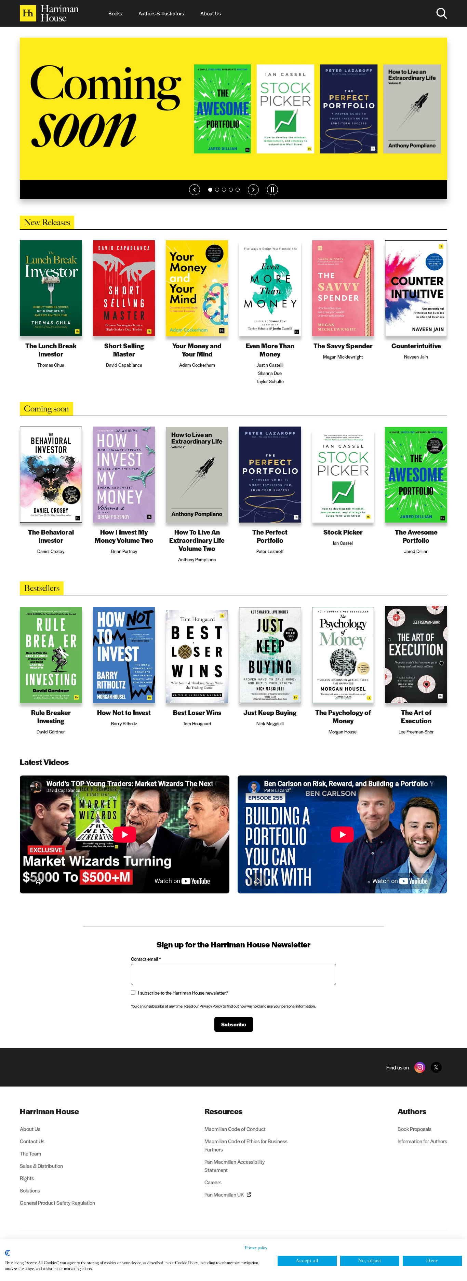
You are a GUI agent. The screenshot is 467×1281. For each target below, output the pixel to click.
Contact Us (32, 1141)
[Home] (49, 13)
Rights (27, 1178)
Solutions (30, 1190)
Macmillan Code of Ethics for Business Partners (246, 1145)
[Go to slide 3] (224, 190)
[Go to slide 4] (231, 190)
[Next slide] (253, 189)
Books (115, 13)
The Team (30, 1153)
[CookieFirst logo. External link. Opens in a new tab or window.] (7, 1253)
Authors (412, 1111)
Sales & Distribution (41, 1165)
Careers (213, 1182)
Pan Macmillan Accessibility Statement (234, 1165)
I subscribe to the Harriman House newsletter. (183, 992)
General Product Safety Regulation (57, 1202)
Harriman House (49, 1111)
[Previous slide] (194, 189)
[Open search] (441, 13)
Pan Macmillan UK (224, 1194)
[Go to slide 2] (217, 190)
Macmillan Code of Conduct (235, 1128)
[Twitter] (436, 1067)
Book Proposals (414, 1128)
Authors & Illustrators (161, 13)
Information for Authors (422, 1141)
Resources (223, 1111)
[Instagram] (419, 1067)
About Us (210, 13)
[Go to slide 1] (210, 190)
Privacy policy (256, 1247)
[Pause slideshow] (272, 189)
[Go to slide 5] (238, 190)
